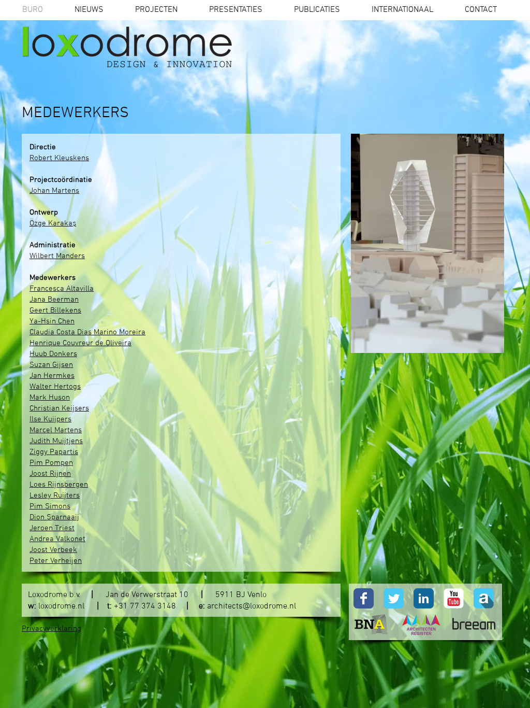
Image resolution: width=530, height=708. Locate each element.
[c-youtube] (454, 598)
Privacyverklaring (51, 628)
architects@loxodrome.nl (251, 606)
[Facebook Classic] (364, 598)
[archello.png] (484, 598)
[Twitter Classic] (394, 598)
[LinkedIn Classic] (424, 598)
